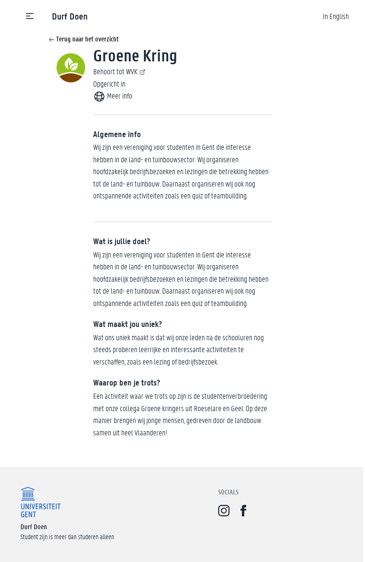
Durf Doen (70, 16)
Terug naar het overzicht (87, 38)
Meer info (119, 95)
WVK (131, 71)
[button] (29, 16)
